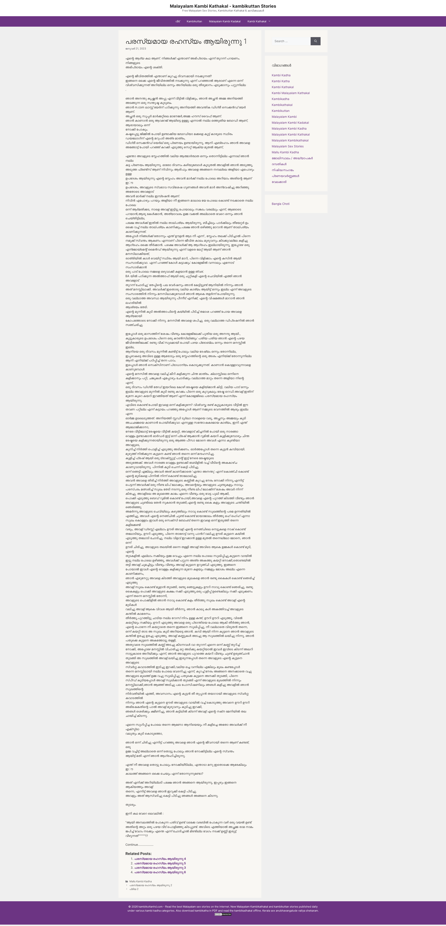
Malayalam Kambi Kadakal (225, 21)
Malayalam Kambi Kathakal (291, 134)
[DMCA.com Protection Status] (223, 915)
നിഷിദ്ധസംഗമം (283, 170)
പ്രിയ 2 (134, 889)
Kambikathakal (282, 105)
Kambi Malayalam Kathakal (291, 93)
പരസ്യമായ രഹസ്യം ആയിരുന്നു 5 (160, 863)
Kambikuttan (194, 21)
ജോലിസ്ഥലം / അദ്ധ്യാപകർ (292, 158)
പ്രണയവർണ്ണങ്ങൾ (285, 176)
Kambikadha (280, 99)
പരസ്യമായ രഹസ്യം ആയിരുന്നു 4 (160, 859)
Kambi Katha (281, 81)
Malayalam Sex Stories (288, 146)
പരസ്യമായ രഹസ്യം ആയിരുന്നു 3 (160, 867)
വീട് (177, 21)
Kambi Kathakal (257, 21)
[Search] (316, 41)
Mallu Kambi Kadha (140, 881)
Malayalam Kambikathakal (290, 140)
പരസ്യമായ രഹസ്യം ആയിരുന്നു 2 (150, 885)
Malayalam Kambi (284, 116)
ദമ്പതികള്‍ (279, 164)
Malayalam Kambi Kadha (289, 128)
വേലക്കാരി (279, 182)
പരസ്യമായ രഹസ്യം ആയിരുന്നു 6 (160, 872)
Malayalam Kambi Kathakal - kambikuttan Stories (223, 6)
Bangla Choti (281, 204)
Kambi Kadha (281, 75)
